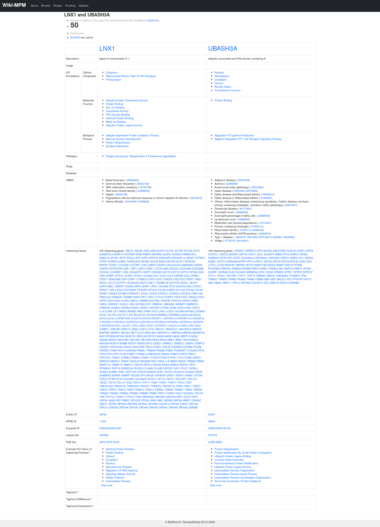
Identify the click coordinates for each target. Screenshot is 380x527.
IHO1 (189, 308)
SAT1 (177, 368)
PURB (188, 357)
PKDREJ (104, 350)
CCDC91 (104, 272)
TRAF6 (130, 389)
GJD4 (117, 300)
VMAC (125, 400)
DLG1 (260, 254)
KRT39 (285, 261)
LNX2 (197, 325)
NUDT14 (114, 343)
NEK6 (155, 340)
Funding (70, 5)
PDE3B (166, 347)
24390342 (257, 230)
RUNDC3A (127, 368)
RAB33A (104, 361)
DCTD (111, 283)
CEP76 (184, 272)
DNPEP (119, 286)
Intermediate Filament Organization (235, 470)
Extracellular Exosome (227, 90)
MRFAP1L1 (164, 332)
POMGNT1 (180, 350)
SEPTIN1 (131, 372)
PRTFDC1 (105, 357)
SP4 (142, 375)
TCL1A (120, 382)
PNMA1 (141, 350)
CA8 (144, 265)
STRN (111, 379)
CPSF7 (103, 279)
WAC (160, 400)
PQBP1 (131, 354)
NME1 (171, 340)
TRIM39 (197, 389)
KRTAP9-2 (186, 322)
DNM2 (278, 254)
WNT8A (177, 400)
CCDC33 (174, 268)
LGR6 (183, 325)
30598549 (143, 191)
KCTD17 (123, 315)
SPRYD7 (308, 272)
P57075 (212, 435)
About (34, 5)
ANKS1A (104, 258)
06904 (211, 421)
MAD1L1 (160, 329)
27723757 (230, 240)
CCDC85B (185, 268)
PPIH (109, 354)
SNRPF (125, 375)
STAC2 (103, 379)
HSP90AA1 (261, 258)
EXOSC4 (174, 293)
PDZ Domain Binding (118, 114)
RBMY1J (129, 365)
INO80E (131, 311)
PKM (113, 350)
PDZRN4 (187, 347)
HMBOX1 (157, 304)
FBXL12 (152, 297)
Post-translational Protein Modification (236, 463)
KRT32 (268, 261)
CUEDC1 (213, 254)
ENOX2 (113, 293)
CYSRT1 (189, 279)
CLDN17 (138, 275)
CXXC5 (223, 254)
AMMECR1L (189, 254)
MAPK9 (196, 329)
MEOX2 (125, 332)
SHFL (160, 372)
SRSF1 (171, 375)
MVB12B (142, 336)
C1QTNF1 (135, 265)
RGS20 (157, 365)
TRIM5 (232, 279)
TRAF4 (112, 389)
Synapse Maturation (117, 146)
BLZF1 (180, 261)
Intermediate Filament (118, 481)
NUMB (123, 343)
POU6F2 (193, 350)
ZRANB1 (193, 407)
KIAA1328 (187, 315)
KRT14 (251, 261)
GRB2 (194, 300)
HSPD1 (285, 258)
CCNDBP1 (116, 272)
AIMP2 (147, 254)
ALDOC (166, 254)
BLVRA (171, 261)
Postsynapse (113, 79)
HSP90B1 (274, 258)
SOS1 (261, 272)
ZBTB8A (153, 404)
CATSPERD (116, 268)
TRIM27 (179, 389)
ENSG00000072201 (110, 428)
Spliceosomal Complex (119, 467)
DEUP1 (193, 283)
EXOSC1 (163, 293)
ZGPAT (184, 404)
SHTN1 (168, 372)
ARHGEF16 (178, 258)
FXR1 (184, 297)
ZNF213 (103, 407)
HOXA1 (135, 308)
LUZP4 (142, 329)
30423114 (245, 230)
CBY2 (141, 268)
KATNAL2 (190, 311)
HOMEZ (115, 308)
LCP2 (135, 325)
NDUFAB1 (123, 340)
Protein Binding (114, 104)
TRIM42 (103, 393)
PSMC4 (273, 268)
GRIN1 (103, 304)
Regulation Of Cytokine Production (234, 135)
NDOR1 (112, 340)
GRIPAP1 (113, 304)
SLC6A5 (189, 372)
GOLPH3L (154, 300)
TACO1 (170, 379)
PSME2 (126, 357)
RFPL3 (148, 365)
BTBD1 (113, 265)
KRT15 (129, 318)
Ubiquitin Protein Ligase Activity (124, 125)
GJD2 (109, 300)
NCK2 (194, 336)
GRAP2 (186, 300)
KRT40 (147, 318)
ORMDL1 (167, 343)
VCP (118, 400)
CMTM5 (178, 275)
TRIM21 (159, 389)
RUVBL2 (139, 368)
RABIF (125, 361)
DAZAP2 (233, 254)
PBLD (148, 347)
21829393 (276, 237)
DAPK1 (103, 283)
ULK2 (187, 397)
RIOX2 (165, 365)
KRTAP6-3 (173, 322)
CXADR (167, 279)
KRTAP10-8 (171, 318)
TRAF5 (121, 389)
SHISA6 (223, 272)
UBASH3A (222, 47)
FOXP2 (169, 297)
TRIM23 (169, 389)
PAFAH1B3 (116, 347)
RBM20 (191, 361)
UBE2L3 (281, 279)
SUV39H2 (141, 379)
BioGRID (75, 37)
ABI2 (147, 251)
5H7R (109, 442)
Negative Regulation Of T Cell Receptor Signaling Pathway (248, 139)
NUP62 (141, 343)
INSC (140, 311)
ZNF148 (193, 404)
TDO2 (128, 382)
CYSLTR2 (178, 279)
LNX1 (107, 47)
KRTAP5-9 (160, 322)
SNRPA (116, 375)
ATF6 (259, 251)
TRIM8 (153, 393)
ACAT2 (161, 251)
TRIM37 (222, 279)
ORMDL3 (179, 343)
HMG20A (169, 304)
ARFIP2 (153, 258)
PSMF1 (145, 357)
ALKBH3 (177, 254)
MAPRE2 (104, 332)
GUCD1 (124, 304)
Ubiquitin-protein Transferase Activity (127, 100)
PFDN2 (298, 265)
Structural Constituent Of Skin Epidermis (238, 481)
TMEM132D (106, 386)
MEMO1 (115, 332)
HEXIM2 (140, 304)
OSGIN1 (104, 347)
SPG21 (150, 375)
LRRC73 (125, 329)
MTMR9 (110, 336)
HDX (131, 304)
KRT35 (277, 261)
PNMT (169, 350)
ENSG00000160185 (219, 428)
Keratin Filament (115, 477)
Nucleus (219, 72)
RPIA (192, 365)
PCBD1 (157, 347)
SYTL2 (161, 379)
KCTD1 (103, 315)
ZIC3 (266, 283)
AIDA (139, 254)
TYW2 (137, 397)
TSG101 (199, 393)
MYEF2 (152, 336)
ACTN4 (188, 251)
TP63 (303, 275)
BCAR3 (267, 251)
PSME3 (135, 357)
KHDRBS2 (162, 315)
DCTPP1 (121, 283)
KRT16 (138, 318)
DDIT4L (243, 254)
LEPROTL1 (161, 325)
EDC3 (120, 290)
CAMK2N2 (187, 265)
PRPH (183, 354)
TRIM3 (188, 389)
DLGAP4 (269, 254)
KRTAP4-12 (134, 322)
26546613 (268, 194)
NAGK (176, 336)
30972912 (195, 198)
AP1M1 (114, 258)
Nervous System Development (123, 139)
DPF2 (137, 286)
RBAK (173, 361)
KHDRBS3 (174, 315)
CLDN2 (148, 275)
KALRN (179, 311)
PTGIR (154, 357)
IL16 (101, 311)
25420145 (142, 183)
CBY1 (134, 268)
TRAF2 (196, 386)
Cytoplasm (112, 72)
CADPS (161, 265)
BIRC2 (162, 261)
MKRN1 (240, 265)
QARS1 (196, 357)
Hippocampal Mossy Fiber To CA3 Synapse (131, 76)
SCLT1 (185, 368)
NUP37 (132, 343)
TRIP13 (161, 393)
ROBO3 (174, 365)
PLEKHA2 (130, 350)
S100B (158, 368)
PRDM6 (246, 268)
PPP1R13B (119, 354)
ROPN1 (184, 365)
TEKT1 (242, 275)
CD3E (300, 251)
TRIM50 (113, 393)
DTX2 (172, 286)
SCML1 (194, 368)
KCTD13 (113, 315)
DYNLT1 (104, 290)
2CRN (211, 442)
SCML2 (103, 372)
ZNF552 (153, 407)
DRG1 (154, 286)
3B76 (102, 442)
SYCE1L (152, 379)
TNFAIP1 (145, 386)
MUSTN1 (130, 336)
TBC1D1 (192, 379)
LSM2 (134, 329)
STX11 (212, 275)
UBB (266, 279)
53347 (211, 414)
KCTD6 (133, 315)
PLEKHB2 (214, 268)
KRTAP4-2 (148, 322)
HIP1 (148, 304)
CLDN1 (128, 275)
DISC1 (252, 254)
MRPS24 (177, 332)
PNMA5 (160, 350)
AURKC (121, 261)
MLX (154, 332)
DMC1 (110, 286)
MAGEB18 (185, 329)
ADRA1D (119, 254)
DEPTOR (174, 283)
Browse (45, 5)
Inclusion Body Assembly (229, 459)
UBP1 (179, 397)
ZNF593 (173, 407)
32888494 (241, 212)
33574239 (243, 180)
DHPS (102, 286)
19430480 (288, 237)
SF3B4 (307, 268)
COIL (187, 275)
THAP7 (172, 382)
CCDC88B (197, 268)
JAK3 (162, 311)
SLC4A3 (240, 272)
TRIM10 (139, 389)
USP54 (103, 400)
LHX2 (190, 325)
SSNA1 (189, 375)
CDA (125, 272)
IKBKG (294, 258)
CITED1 (119, 275)
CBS (283, 251)
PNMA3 (151, 350)
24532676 (264, 233)
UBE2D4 (171, 397)
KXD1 (117, 325)
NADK (168, 336)
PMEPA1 (226, 268)
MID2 (148, 332)
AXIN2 (130, 261)
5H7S (116, 442)
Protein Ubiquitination (118, 142)
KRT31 (259, 261)
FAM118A (197, 293)
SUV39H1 (129, 379)
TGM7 (154, 382)
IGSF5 (181, 308)
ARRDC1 (239, 251)
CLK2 (163, 275)
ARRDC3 (250, 251)
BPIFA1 (103, 265)
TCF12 (112, 382)
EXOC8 (153, 293)
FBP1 (143, 297)
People (57, 5)
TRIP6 (170, 393)
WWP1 (187, 400)
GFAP (236, 258)
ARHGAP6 (165, 258)
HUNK (173, 308)
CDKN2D (156, 272)
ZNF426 (133, 407)
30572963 (256, 187)
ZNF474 (284, 283)
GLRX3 (125, 300)
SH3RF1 (213, 272)
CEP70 (166, 272)
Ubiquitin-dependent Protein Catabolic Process (132, 135)
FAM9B (128, 297)
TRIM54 (123, 393)
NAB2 (160, 336)
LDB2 (142, 325)
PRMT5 (174, 354)
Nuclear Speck (223, 86)
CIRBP (110, 275)
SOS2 (269, 272)
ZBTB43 (142, 404)
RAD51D (135, 361)
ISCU (155, 311)
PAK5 (135, 347)
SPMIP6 (279, 272)
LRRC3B (115, 329)
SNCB (198, 372)
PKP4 (120, 350)
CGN (200, 272)
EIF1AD (180, 290)
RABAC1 (115, 361)
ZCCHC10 (164, 404)
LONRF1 (104, 329)
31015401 (264, 223)
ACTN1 (170, 251)
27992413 (256, 226)
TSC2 (178, 393)
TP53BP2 (294, 275)
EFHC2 (152, 290)
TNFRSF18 (168, 386)
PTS (181, 357)
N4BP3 (258, 265)
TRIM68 (143, 393)
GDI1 (202, 297)
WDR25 (168, 400)
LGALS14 (173, 325)
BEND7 (145, 261)
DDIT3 (143, 283)
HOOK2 (125, 308)
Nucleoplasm (222, 76)
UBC (273, 279)
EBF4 (112, 290)
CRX (124, 279)
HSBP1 (144, 308)
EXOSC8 (185, 293)
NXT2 (149, 343)
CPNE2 (195, 275)
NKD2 (163, 340)
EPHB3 (122, 293)
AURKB (112, 261)
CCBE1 (149, 268)
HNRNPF (180, 304)
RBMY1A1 (105, 365)
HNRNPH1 (192, 304)
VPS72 (307, 279)
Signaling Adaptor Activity (120, 474)
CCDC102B (161, 268)
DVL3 (190, 286)
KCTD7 (142, 315)
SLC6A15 (179, 372)
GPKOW (165, 300)
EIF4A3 (190, 290)
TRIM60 (133, 393)
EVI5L (144, 293)
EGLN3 (162, 290)
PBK (142, 347)
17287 (102, 421)
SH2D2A (151, 372)
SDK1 (121, 372)
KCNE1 (212, 261)
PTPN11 (173, 357)
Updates (83, 5)
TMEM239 (133, 386)
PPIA (201, 350)
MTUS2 (120, 336)
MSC (102, 336)
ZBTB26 (132, 404)
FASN (136, 297)
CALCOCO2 (173, 265)
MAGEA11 (172, 329)
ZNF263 (113, 407)
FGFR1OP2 (225, 258)
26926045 (132, 180)
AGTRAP (130, 254)
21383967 (266, 198)
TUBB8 (259, 279)
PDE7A (288, 265)
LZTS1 (151, 329)
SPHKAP (160, 375)
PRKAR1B (154, 354)
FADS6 (303, 254)
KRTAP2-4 (120, 322)
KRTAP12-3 (185, 318)
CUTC (158, 279)
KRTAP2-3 (108, 322)
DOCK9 (129, 286)
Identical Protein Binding (120, 118)
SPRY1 (288, 272)
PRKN (254, 268)
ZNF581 (163, 407)
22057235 (239, 191)
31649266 (142, 201)
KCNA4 (201, 311)
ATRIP (103, 261)
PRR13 (192, 354)
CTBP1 (131, 279)
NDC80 (103, 340)
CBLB (276, 251)
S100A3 (149, 368)
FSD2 (177, 297)
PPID (102, 354)
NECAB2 (146, 340)
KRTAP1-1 (157, 318)
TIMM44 (260, 275)
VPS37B (135, 400)
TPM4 (179, 386)
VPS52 (145, 400)
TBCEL (103, 382)
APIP (123, 258)
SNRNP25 (105, 375)
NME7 (178, 340)
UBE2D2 (160, 397)
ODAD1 (157, 343)
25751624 (264, 237)
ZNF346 (123, 407)
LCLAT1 (126, 325)
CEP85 (193, 272)
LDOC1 (150, 325)
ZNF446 (143, 407)
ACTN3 (179, 251)
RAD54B (145, 361)
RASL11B (163, 361)
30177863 (245, 208)
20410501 (242, 240)
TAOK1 (221, 275)
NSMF (280, 265)
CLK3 (170, 275)
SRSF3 (180, 375)
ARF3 (145, 258)
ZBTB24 (122, 404)
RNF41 (298, 268)
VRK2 (153, 400)
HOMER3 (104, 308)
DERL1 (184, 283)
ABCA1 (129, 251)
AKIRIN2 (156, 254)
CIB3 (102, 275)
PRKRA (165, 354)
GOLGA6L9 (247, 258)
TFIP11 (146, 382)
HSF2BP (154, 308)
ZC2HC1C (257, 283)
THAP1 (163, 382)
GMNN (143, 300)
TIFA (188, 382)
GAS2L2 (193, 297)
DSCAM (163, 286)
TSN (101, 397)
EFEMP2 (142, 290)
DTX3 (286, 254)
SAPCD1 (168, 368)
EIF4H (199, 290)
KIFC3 (103, 318)
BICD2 (154, 261)
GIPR (102, 300)
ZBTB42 (246, 283)
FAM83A (213, 258)
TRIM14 (149, 389)
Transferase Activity (117, 111)
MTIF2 (250, 265)
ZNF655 (183, 407)
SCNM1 (113, 372)
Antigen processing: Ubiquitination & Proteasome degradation (141, 156)
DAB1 (198, 279)
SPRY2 (298, 272)
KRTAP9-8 (108, 325)
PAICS (127, 347)
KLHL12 (112, 318)
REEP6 (139, 365)
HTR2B (164, 308)
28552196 (120, 194)
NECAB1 (135, 340)
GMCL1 (134, 300)
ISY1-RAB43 (306, 258)
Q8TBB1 (104, 435)
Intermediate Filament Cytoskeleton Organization (243, 477)
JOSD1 (170, 311)
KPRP (120, 318)
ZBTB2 (112, 404)
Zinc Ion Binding (115, 107)
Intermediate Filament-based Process (236, 474)
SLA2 (232, 272)
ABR (153, 251)
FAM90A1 (117, 297)
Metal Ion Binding (116, 121)
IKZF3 (196, 308)
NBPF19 (185, 336)
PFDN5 (197, 347)
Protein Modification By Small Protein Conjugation (243, 452)
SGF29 (142, 372)
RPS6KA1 (105, 368)
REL (281, 268)
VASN (111, 400)
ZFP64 (175, 404)
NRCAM (104, 343)
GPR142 (176, 300)
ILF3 (115, 311)
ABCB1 (139, 251)
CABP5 (151, 265)
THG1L (181, 382)
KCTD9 (151, 315)
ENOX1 (103, 293)
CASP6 (103, 268)
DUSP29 (181, 286)
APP (138, 258)
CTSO (151, 279)
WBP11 (227, 283)
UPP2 (194, 397)
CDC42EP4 (135, 272)
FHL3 (161, 297)
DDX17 (152, 283)
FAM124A (105, 297)
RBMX (200, 361)
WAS (211, 283)
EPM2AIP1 (133, 293)
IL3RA (108, 311)
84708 (102, 414)
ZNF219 (274, 283)
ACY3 (196, 251)
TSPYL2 (110, 397)
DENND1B (162, 283)
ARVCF (190, 258)
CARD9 (198, 265)
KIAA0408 (232, 261)
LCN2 (302, 261)
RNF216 (289, 268)
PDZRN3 (177, 347)
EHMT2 (171, 290)
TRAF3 (103, 389)
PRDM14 (142, 354)
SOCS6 (135, 375)
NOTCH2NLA (190, 340)
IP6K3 (147, 311)
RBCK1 (182, 361)
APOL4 (130, 258)
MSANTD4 (198, 332)
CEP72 (175, 272)
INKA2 (122, 311)
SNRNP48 (252, 272)
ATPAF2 (200, 258)
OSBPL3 (200, 343)
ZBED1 (103, 404)
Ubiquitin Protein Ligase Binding (233, 456)
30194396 (130, 201)
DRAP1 (146, 286)
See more (106, 485)
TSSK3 (120, 397)
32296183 (152, 20)
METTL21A (137, 332)
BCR (138, 261)
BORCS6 (190, 261)
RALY (154, 361)
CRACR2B (114, 279)
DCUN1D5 (133, 283)
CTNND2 (142, 279)
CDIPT (146, 272)
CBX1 (126, 268)
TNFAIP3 (156, 386)
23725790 (145, 187)
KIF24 (197, 315)
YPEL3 (236, 283)
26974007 (290, 205)
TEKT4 (137, 382)
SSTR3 (198, 375)
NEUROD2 (269, 265)
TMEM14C (120, 386)
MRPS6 (187, 332)
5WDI (219, 442)
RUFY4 (116, 368)
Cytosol (219, 83)
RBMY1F (117, 365)
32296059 (231, 183)
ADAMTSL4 (106, 254)
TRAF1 (187, 386)
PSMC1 (116, 357)
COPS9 (309, 251)
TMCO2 (270, 275)
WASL (218, 283)
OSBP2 (189, 343)
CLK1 (156, 275)
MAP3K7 (230, 265)
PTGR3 (163, 357)
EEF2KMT (130, 290)
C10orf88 (123, 265)
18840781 (240, 237)
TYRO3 (129, 397)
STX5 (119, 379)
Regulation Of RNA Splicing (121, 470)
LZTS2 (220, 265)
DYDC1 (198, 286)
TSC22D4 (187, 393)
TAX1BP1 (181, 379)
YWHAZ (196, 400)
